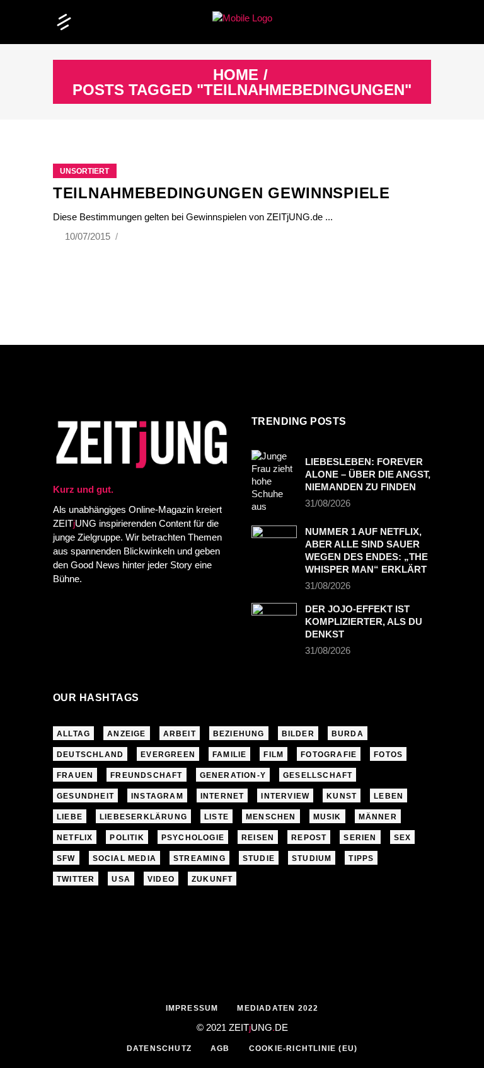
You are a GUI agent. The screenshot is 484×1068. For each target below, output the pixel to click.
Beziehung (239, 733)
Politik (127, 837)
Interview (285, 796)
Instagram (157, 796)
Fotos (388, 754)
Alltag (73, 733)
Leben (388, 796)
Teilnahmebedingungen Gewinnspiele (221, 192)
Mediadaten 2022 (277, 1008)
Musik (327, 816)
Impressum (192, 1008)
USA (121, 879)
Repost (308, 837)
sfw (66, 858)
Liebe (70, 816)
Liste (216, 816)
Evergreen (168, 754)
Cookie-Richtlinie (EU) (303, 1048)
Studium (311, 858)
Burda (347, 733)
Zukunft (212, 879)
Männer (378, 816)
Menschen (271, 816)
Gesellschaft (317, 775)
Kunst (341, 796)
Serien (359, 837)
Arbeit (179, 733)
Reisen (257, 837)
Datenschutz (159, 1048)
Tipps (361, 858)
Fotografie (329, 754)
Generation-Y (233, 775)
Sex (403, 837)
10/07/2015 (89, 236)
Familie (229, 754)
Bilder (298, 733)
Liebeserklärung (143, 816)
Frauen (75, 775)
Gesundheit (85, 796)
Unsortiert (84, 171)
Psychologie (192, 837)
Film (273, 754)
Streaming (199, 858)
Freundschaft (146, 775)
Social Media (124, 858)
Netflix (75, 837)
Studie (259, 858)
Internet (222, 796)
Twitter (76, 879)
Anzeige (126, 733)
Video (161, 879)
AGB (220, 1048)
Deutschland (90, 754)
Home (235, 75)
